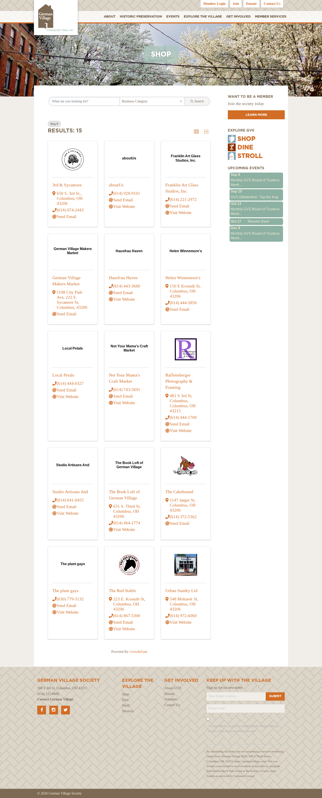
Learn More (256, 114)
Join (236, 3)
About (109, 16)
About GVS (172, 688)
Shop (53, 123)
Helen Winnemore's (182, 277)
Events (172, 16)
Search (199, 101)
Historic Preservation (141, 16)
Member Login (214, 3)
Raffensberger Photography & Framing (179, 381)
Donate (251, 3)
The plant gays (65, 590)
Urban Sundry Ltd (181, 590)
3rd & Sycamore (67, 184)
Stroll (249, 156)
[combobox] (152, 101)
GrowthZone (138, 651)
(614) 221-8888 (48, 694)
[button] (196, 131)
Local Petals (63, 375)
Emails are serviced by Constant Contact (231, 776)
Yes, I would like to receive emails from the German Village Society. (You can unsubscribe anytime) (243, 729)
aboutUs (116, 184)
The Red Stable (122, 590)
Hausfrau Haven (123, 277)
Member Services (270, 16)
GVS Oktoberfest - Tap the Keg (254, 197)
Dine (245, 148)
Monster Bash (258, 221)
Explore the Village (203, 16)
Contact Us (272, 3)
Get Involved (238, 16)
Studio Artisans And (70, 491)
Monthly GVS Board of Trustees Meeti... (255, 182)
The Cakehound (179, 491)
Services (128, 711)
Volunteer (171, 699)
